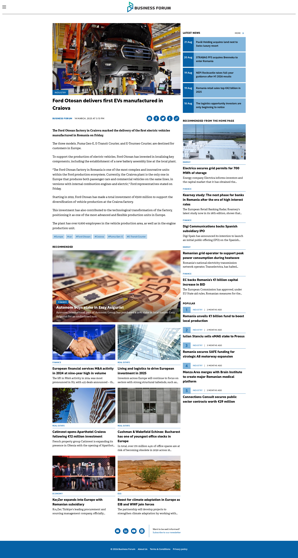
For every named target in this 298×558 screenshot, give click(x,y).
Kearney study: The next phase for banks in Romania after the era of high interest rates (213, 200)
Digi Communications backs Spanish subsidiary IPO (210, 229)
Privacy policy (180, 549)
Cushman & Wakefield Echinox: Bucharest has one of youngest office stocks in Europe (149, 437)
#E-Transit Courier (136, 237)
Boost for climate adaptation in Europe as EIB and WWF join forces (149, 502)
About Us (142, 549)
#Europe (58, 237)
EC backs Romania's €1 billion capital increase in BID (210, 282)
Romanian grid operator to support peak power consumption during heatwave (213, 256)
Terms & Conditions (160, 549)
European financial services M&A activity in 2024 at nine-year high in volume (83, 371)
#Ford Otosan (83, 237)
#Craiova (99, 237)
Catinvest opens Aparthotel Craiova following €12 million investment (79, 434)
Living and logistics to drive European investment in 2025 (146, 371)
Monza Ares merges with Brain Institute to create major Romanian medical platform (212, 377)
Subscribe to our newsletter (167, 532)
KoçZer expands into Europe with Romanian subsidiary (77, 502)
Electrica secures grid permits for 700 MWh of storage (211, 171)
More (238, 33)
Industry (60, 93)
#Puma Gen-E (115, 237)
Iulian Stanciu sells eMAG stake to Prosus (214, 336)
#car (69, 237)
